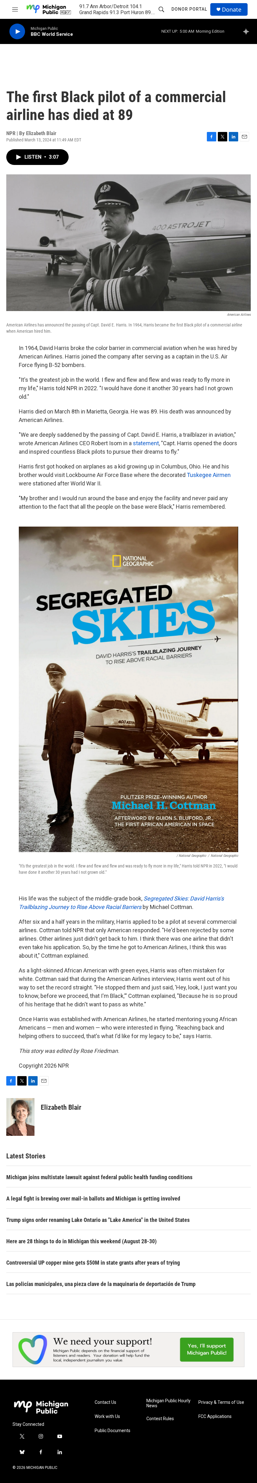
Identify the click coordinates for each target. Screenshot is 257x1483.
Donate (231, 9)
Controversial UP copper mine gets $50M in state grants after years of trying (93, 1262)
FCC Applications (215, 1416)
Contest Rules (160, 1418)
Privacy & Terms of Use (221, 1402)
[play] (17, 31)
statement (146, 443)
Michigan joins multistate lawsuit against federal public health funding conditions (99, 1177)
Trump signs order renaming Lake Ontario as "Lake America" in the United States (98, 1220)
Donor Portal (189, 9)
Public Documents (112, 1430)
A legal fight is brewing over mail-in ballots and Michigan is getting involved (93, 1198)
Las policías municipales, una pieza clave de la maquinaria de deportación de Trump (101, 1284)
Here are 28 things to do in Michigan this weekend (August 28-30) (81, 1241)
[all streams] (248, 31)
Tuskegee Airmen (209, 475)
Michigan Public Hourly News (168, 1403)
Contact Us (105, 1402)
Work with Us (107, 1416)
